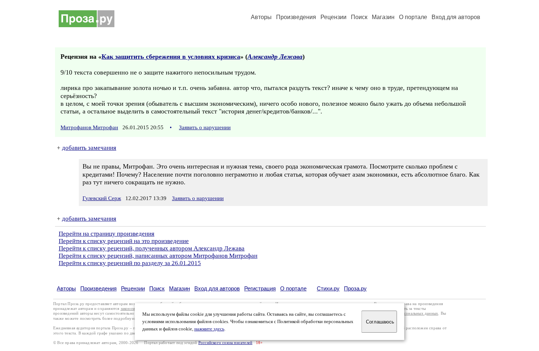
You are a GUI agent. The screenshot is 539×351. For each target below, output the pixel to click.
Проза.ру (355, 288)
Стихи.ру (328, 288)
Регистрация (260, 288)
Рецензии (333, 17)
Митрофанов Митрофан (89, 127)
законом (128, 309)
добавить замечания (89, 147)
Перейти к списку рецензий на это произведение (124, 241)
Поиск (359, 17)
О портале (293, 288)
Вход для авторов (456, 17)
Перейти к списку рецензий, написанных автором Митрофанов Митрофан (158, 255)
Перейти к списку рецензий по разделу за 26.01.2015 (130, 263)
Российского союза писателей (225, 343)
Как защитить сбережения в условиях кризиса (171, 56)
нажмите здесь (209, 329)
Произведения (296, 17)
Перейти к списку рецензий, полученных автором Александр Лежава (152, 248)
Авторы (261, 17)
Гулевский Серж (101, 198)
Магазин (383, 17)
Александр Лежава (274, 56)
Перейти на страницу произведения (106, 233)
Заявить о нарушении (205, 127)
